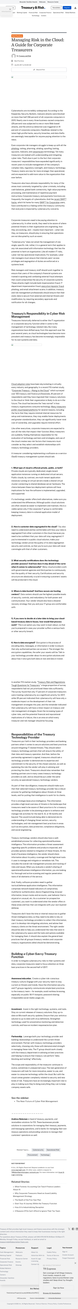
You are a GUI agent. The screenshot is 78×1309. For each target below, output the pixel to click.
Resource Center (53, 2)
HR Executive (21, 1298)
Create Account (68, 1255)
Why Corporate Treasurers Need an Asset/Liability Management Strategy (35, 1194)
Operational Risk (6, 1265)
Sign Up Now (58, 1288)
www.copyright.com (18, 1170)
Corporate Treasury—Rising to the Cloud (30, 390)
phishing (15, 148)
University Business (54, 1298)
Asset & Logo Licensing (36, 1260)
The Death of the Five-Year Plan (28, 1200)
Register (67, 7)
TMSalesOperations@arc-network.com (25, 1172)
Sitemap (19, 1265)
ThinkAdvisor (10, 1293)
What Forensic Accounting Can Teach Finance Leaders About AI (36, 1188)
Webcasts (42, 2)
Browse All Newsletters (52, 1293)
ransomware (37, 152)
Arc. (20, 1304)
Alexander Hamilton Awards (28, 2)
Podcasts (19, 1255)
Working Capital (5, 1255)
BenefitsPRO (33, 1293)
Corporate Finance (6, 1262)
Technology (4, 1271)
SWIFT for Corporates (49, 202)
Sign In (64, 1252)
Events (18, 1262)
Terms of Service (53, 1255)
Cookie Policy (51, 1252)
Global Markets (5, 1268)
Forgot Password (68, 1258)
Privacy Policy (52, 1258)
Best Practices (17, 36)
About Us (34, 1252)
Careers (3, 1275)
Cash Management (6, 1252)
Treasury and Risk (25, 56)
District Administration (37, 1298)
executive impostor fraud (52, 286)
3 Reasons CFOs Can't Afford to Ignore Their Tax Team (37, 1211)
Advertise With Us (37, 1255)
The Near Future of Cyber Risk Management (37, 1101)
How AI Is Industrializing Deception (29, 1207)
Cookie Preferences (64, 1304)
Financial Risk (5, 1258)
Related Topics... (23, 1150)
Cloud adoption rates (20, 384)
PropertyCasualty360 (22, 1293)
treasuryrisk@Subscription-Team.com (14, 1242)
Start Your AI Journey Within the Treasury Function (36, 1203)
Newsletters (56, 7)
